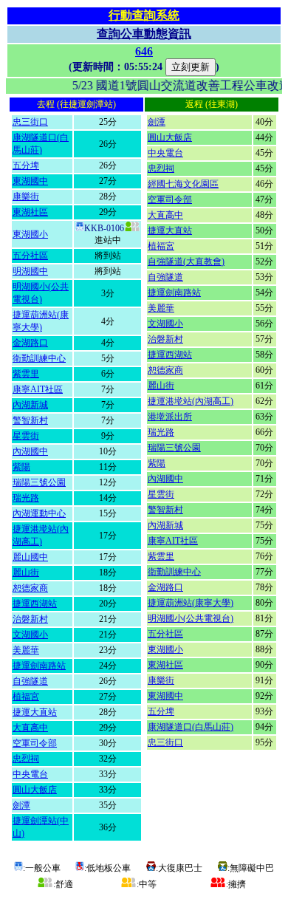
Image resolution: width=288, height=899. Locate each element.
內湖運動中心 (39, 513)
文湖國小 (30, 634)
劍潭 (21, 805)
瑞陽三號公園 (39, 482)
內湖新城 (30, 405)
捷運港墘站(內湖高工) (190, 401)
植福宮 (26, 696)
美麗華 (26, 650)
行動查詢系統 (144, 15)
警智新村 (30, 420)
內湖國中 (30, 451)
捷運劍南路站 (39, 665)
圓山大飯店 (35, 790)
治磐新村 (30, 619)
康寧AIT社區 (38, 389)
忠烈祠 (26, 758)
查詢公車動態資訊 (144, 33)
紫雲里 (26, 374)
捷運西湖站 (35, 603)
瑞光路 (26, 498)
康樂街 (26, 196)
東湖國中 (30, 181)
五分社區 (30, 255)
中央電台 (30, 774)
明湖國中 (30, 271)
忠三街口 (30, 122)
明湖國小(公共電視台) (190, 618)
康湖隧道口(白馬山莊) (190, 727)
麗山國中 (30, 557)
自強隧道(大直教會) (186, 261)
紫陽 (21, 467)
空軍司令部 (35, 743)
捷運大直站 (35, 712)
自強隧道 (30, 681)
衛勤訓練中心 (39, 358)
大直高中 (30, 727)
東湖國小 (30, 234)
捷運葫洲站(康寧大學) (190, 603)
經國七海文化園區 (183, 184)
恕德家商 (30, 588)
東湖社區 (30, 212)
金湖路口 (30, 343)
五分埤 (26, 165)
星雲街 (26, 436)
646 (144, 51)
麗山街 (26, 572)
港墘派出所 (170, 416)
